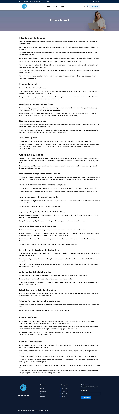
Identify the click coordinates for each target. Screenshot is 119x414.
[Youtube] (28, 395)
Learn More (95, 6)
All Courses (64, 388)
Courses (43, 394)
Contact (62, 6)
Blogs (55, 6)
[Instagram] (25, 395)
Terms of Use (65, 394)
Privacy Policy (65, 391)
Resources (43, 391)
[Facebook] (19, 395)
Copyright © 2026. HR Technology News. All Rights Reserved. (33, 410)
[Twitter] (22, 395)
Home (48, 6)
